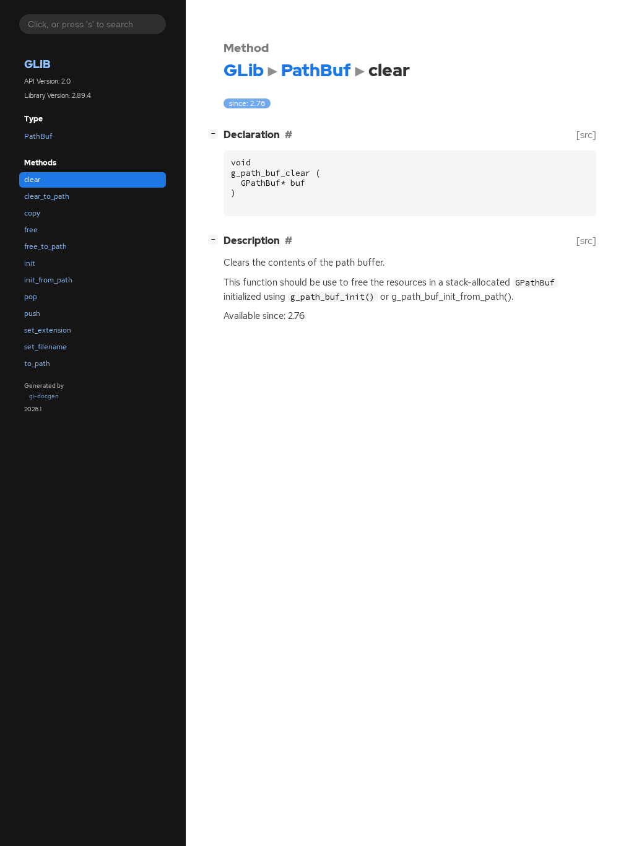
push (32, 313)
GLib (37, 64)
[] (215, 133)
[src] (586, 134)
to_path (37, 363)
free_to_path (45, 246)
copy (32, 213)
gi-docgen (44, 396)
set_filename (45, 347)
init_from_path (48, 280)
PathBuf (38, 136)
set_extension (47, 330)
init (29, 263)
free (31, 230)
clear (32, 180)
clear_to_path (46, 196)
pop (30, 297)
